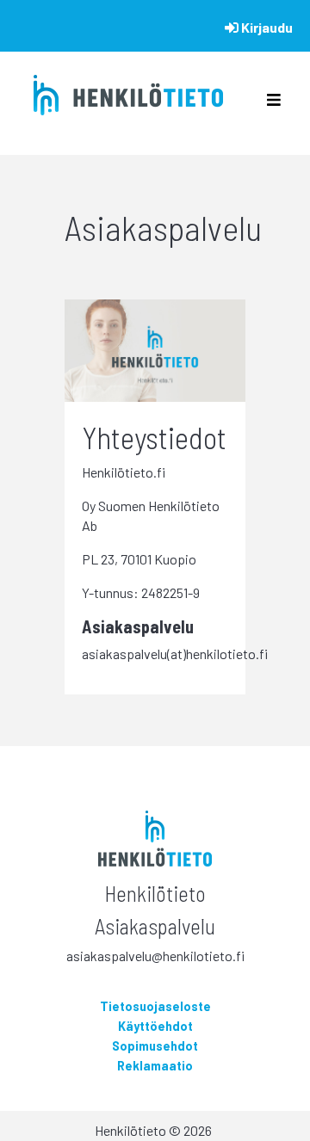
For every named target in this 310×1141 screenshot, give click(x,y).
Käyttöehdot (155, 1026)
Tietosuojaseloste (155, 1006)
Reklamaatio (155, 1065)
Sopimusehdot (155, 1046)
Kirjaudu (266, 27)
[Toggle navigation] (273, 104)
